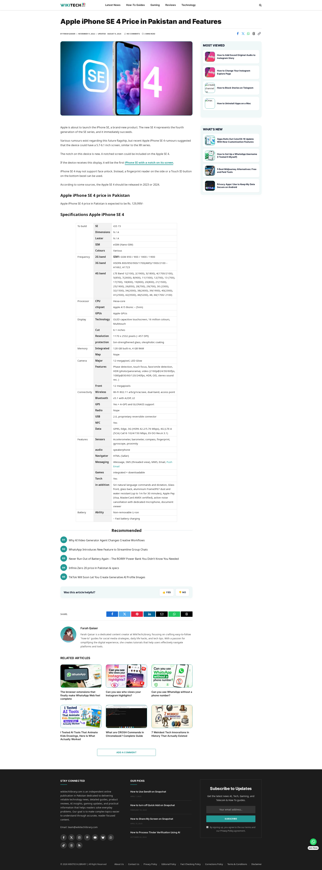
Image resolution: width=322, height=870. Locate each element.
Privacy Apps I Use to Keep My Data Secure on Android (236, 186)
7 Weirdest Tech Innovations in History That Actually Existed (170, 734)
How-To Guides (135, 5)
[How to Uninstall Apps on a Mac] (210, 103)
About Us (119, 864)
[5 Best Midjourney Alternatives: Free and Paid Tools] (210, 171)
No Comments (133, 34)
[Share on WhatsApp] (248, 33)
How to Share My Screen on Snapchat (151, 818)
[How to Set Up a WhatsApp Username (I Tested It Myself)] (210, 156)
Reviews (170, 5)
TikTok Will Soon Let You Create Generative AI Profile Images (107, 577)
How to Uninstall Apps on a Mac (234, 103)
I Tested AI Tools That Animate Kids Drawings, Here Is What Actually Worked (79, 736)
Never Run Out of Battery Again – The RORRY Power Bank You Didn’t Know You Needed (124, 559)
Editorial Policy (169, 864)
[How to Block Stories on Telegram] (210, 88)
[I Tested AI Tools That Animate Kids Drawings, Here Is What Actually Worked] (80, 716)
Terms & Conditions (237, 864)
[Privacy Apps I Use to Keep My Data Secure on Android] (210, 186)
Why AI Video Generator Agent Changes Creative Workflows (107, 540)
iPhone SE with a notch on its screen (149, 162)
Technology (188, 5)
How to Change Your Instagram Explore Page (233, 72)
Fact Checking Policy (190, 864)
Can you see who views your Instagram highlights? (123, 693)
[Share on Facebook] (237, 33)
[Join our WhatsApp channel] (313, 841)
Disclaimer (256, 864)
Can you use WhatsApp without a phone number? (171, 693)
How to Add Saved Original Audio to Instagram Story (236, 56)
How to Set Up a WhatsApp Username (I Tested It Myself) (237, 155)
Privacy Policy (226, 830)
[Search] (260, 5)
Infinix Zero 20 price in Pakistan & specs (94, 568)
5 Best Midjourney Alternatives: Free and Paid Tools (236, 170)
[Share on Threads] (253, 33)
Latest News (112, 5)
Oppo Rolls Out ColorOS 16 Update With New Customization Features (235, 140)
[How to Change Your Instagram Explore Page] (210, 72)
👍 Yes (167, 592)
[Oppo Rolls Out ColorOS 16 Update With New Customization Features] (210, 140)
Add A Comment (126, 752)
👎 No (182, 592)
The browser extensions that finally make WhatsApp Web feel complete (80, 695)
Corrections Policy (214, 864)
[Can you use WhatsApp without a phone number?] (172, 676)
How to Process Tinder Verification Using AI (155, 832)
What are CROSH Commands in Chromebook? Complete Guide (125, 734)
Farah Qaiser (69, 34)
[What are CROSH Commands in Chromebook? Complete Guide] (126, 716)
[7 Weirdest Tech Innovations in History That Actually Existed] (172, 716)
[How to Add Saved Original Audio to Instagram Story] (210, 57)
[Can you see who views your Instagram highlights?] (126, 676)
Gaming (155, 5)
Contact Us (133, 864)
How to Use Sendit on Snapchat (148, 791)
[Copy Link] (259, 33)
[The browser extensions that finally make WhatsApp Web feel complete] (80, 676)
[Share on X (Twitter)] (243, 33)
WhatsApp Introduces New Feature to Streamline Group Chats (108, 549)
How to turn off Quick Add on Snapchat (152, 805)
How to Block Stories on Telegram (235, 87)
